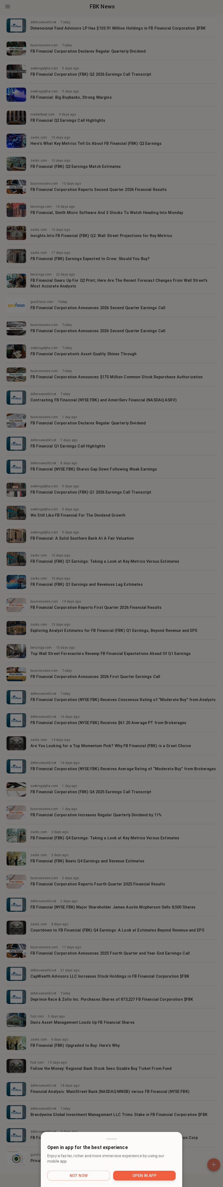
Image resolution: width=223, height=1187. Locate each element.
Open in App (144, 1175)
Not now (79, 1175)
